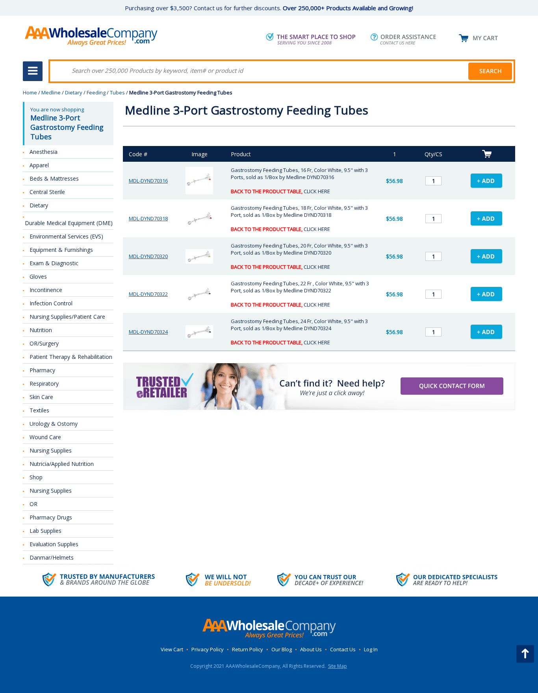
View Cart (172, 649)
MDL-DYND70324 (148, 331)
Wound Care (45, 437)
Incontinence (46, 290)
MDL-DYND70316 (148, 180)
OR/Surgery (44, 343)
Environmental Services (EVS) (66, 236)
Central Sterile (47, 192)
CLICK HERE (317, 191)
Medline (51, 92)
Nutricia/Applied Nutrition (62, 464)
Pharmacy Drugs (51, 517)
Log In (371, 649)
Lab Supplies (45, 530)
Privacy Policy (207, 649)
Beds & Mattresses (54, 178)
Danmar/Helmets (52, 557)
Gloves (38, 276)
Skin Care (41, 397)
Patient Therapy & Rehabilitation (71, 356)
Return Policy (247, 649)
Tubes (117, 92)
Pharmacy (42, 370)
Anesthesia (44, 151)
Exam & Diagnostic (54, 263)
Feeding (96, 92)
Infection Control (51, 303)
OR (33, 504)
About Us (311, 649)
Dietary (73, 92)
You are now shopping (67, 123)
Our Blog (281, 649)
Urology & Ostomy (54, 423)
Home (30, 92)
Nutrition (41, 330)
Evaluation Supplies (54, 544)
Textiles (39, 410)
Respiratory (44, 383)
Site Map (337, 666)
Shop (36, 477)
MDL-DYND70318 (148, 218)
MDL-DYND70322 (148, 294)
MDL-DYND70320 (148, 256)
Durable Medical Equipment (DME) (69, 223)
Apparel (39, 165)
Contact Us (343, 649)
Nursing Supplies (51, 450)
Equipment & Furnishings (61, 249)
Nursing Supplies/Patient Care (67, 316)
